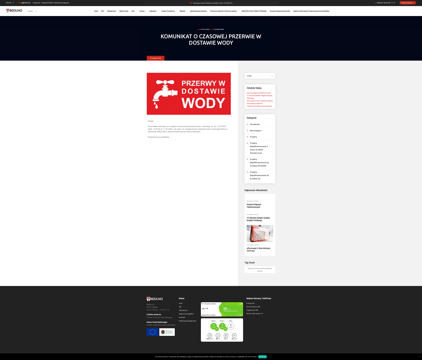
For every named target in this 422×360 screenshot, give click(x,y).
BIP (102, 11)
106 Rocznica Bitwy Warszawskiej (259, 106)
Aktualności (111, 11)
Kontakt (182, 317)
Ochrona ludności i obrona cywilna (223, 11)
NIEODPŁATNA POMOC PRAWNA (254, 11)
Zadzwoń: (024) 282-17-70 (386, 3)
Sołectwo (152, 11)
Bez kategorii (255, 131)
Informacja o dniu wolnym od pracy (260, 101)
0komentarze (219, 29)
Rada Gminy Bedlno (186, 314)
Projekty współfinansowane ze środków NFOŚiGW (259, 163)
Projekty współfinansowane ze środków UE (259, 175)
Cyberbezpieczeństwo (198, 11)
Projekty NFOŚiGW (47, 3)
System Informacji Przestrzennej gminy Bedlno (311, 11)
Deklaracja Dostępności (61, 3)
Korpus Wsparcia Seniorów (280, 11)
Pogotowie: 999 (252, 310)
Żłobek (182, 11)
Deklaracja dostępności (187, 321)
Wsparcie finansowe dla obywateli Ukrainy (260, 270)
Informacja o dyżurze (254, 103)
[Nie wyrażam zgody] (419, 357)
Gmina (141, 11)
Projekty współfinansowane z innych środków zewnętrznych (259, 148)
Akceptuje (262, 356)
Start (96, 11)
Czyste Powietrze (168, 11)
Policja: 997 (250, 303)
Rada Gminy (123, 11)
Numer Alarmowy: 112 (254, 313)
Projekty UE (36, 3)
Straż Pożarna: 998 (253, 307)
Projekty (253, 137)
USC (133, 11)
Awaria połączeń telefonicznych (259, 93)
